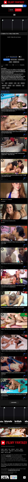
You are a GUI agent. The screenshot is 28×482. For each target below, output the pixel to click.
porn (6, 83)
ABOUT (6, 449)
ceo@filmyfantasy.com (14, 470)
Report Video (14, 59)
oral (23, 85)
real (13, 85)
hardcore (23, 83)
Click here (8, 455)
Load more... (14, 402)
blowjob (9, 85)
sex (18, 83)
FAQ (9, 449)
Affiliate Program (18, 450)
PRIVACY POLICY (4, 450)
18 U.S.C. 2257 (8, 452)
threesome (18, 85)
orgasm (7, 87)
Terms (21, 449)
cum (15, 83)
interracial (4, 85)
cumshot (11, 83)
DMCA (2, 452)
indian (3, 87)
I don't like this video (8, 57)
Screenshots (21, 59)
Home (2, 449)
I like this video (7, 57)
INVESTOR (11, 450)
